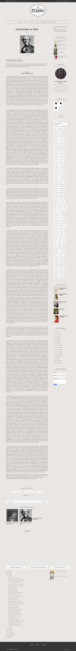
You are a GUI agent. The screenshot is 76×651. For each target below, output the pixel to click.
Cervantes (56, 153)
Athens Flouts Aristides (13, 606)
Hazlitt (60, 186)
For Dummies (62, 176)
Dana (60, 159)
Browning (56, 143)
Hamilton (56, 184)
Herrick (55, 190)
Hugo (63, 200)
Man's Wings (62, 309)
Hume (55, 202)
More (61, 231)
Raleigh (55, 244)
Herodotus (62, 188)
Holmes (55, 198)
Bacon (60, 132)
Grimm (61, 182)
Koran (55, 211)
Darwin (55, 161)
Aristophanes (60, 128)
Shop (16, 1)
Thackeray (56, 264)
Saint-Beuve (56, 250)
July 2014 (55, 358)
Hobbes (55, 194)
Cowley (55, 159)
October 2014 (57, 351)
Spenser (56, 258)
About (26, 21)
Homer (55, 200)
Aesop (55, 121)
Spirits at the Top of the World (14, 601)
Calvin (55, 151)
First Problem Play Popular (63, 294)
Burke (60, 145)
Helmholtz (56, 188)
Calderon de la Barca (58, 149)
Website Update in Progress (63, 289)
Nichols (55, 235)
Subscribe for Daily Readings (48, 21)
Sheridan (61, 254)
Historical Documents (58, 192)
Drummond (63, 167)
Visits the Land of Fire (63, 302)
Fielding (61, 174)
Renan (60, 244)
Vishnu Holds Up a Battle (13, 607)
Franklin (56, 178)
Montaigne (61, 229)
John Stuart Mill (27, 55)
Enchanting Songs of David (14, 612)
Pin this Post (40, 492)
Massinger (61, 225)
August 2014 (56, 356)
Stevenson (56, 260)
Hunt (59, 202)
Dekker (55, 165)
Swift (61, 260)
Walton (55, 272)
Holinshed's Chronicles (59, 196)
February (56, 174)
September (56, 252)
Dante (63, 159)
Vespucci (61, 268)
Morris (65, 231)
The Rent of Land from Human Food (16, 620)
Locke (61, 215)
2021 (8, 572)
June (28, 495)
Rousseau (56, 248)
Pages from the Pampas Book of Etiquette (17, 581)
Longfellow (56, 217)
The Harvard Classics (58, 266)
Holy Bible (61, 198)
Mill (29, 495)
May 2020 (56, 338)
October (56, 237)
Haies (65, 182)
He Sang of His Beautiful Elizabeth (15, 609)
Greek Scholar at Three (13, 589)
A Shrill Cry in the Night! (13, 619)
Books (37, 21)
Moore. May (56, 231)
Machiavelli (56, 221)
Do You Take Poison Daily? (13, 582)
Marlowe (65, 223)
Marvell (56, 225)
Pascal (64, 237)
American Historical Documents (58, 124)
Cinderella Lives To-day (13, 597)
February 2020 (57, 345)
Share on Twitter (29, 492)
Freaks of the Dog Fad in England (15, 596)
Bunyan (55, 145)
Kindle (64, 209)
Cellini (64, 151)
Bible (62, 139)
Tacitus (55, 262)
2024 (8, 570)
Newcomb (56, 233)
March (60, 223)
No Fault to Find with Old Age (60, 571)
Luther (55, 219)
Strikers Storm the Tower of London (16, 602)
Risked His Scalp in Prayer (13, 599)
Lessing (63, 211)
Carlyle (59, 151)
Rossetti (60, 246)
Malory (62, 221)
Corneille (62, 157)
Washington (61, 272)
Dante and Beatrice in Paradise (63, 316)
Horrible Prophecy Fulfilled (14, 611)
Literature (56, 215)
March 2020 (56, 342)
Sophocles (56, 256)
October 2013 (57, 360)
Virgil (65, 268)
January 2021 (56, 334)
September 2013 (57, 362)
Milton (63, 227)
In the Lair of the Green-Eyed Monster (16, 584)
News (65, 233)
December (56, 163)
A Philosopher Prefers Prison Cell (15, 604)
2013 (8, 637)
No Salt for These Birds (13, 594)
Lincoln (55, 213)
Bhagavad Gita (57, 139)
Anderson (56, 126)
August (55, 130)
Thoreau (56, 268)
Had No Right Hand (12, 587)
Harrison (61, 184)
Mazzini (55, 227)
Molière (56, 229)
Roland (64, 244)
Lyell (60, 219)
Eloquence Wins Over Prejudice (15, 614)
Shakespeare (62, 252)
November (61, 235)
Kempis (59, 209)
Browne (63, 141)
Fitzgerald (56, 176)
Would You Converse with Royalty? (15, 592)
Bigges (55, 141)
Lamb (59, 211)
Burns (64, 145)
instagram (56, 109)
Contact (12, 1)
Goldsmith (56, 182)
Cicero (55, 155)
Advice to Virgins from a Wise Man (12, 523)
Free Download (62, 178)
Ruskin (61, 248)
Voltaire (56, 270)
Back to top (66, 649)
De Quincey (61, 161)
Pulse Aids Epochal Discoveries (14, 624)
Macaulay (64, 219)
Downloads (56, 167)
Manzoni (56, 223)
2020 (8, 574)
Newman (61, 233)
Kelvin (55, 209)
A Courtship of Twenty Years (25, 523)
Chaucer (61, 153)
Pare (60, 237)
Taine (60, 262)
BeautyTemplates (15, 649)
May (65, 225)
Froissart (56, 180)
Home (7, 1)
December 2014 (57, 347)
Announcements (63, 126)
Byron (55, 147)
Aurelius (56, 132)
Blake (59, 141)
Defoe (61, 163)
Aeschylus (61, 119)
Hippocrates (61, 190)
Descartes (61, 165)
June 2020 (56, 336)
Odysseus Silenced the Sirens (60, 576)
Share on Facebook (16, 492)
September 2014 (57, 354)
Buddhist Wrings (63, 143)
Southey (61, 256)
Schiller (62, 250)
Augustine (61, 130)
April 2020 (56, 340)
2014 (8, 635)
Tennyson (64, 262)
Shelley (56, 254)
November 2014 (57, 349)
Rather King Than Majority (37, 519)
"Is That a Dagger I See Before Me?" (15, 579)
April (55, 128)
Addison (56, 119)
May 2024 (56, 331)
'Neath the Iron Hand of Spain (14, 622)
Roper (55, 246)
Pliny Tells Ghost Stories (13, 591)
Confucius (56, 157)
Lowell (62, 217)
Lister (60, 213)
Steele (60, 258)
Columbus (60, 155)
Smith (65, 254)
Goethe (61, 180)
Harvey (55, 186)
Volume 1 (61, 270)
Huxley (62, 202)
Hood (59, 200)
